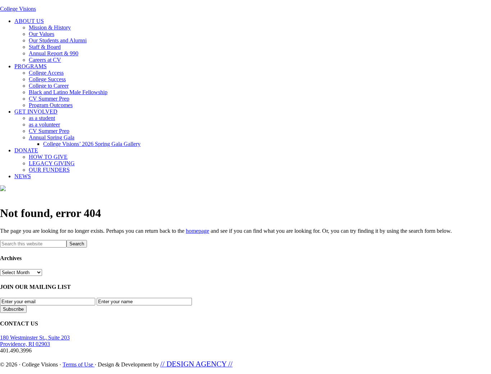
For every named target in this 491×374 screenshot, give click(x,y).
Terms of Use (79, 364)
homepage (197, 231)
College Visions (18, 9)
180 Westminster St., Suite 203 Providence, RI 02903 (35, 340)
